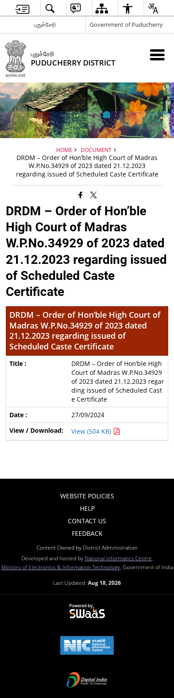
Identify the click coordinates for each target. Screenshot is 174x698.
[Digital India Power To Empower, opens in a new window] (87, 680)
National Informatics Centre (118, 558)
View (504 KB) (92, 431)
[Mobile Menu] (157, 54)
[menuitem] (22, 8)
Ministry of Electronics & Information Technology (60, 567)
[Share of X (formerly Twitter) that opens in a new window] (93, 194)
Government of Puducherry (126, 25)
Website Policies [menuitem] (87, 496)
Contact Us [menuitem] (87, 521)
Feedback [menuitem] (87, 533)
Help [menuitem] (87, 508)
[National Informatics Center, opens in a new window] (87, 646)
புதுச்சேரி (45, 25)
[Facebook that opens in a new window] (80, 194)
